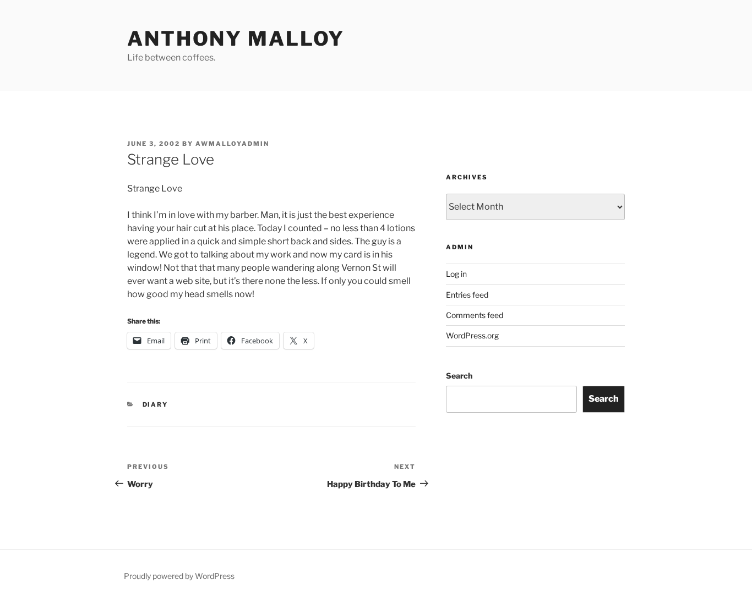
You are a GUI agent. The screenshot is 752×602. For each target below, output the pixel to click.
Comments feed (474, 315)
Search (459, 375)
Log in (456, 273)
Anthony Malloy (236, 38)
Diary (155, 404)
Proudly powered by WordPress (179, 576)
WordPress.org (472, 335)
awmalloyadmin (232, 143)
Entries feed (467, 294)
